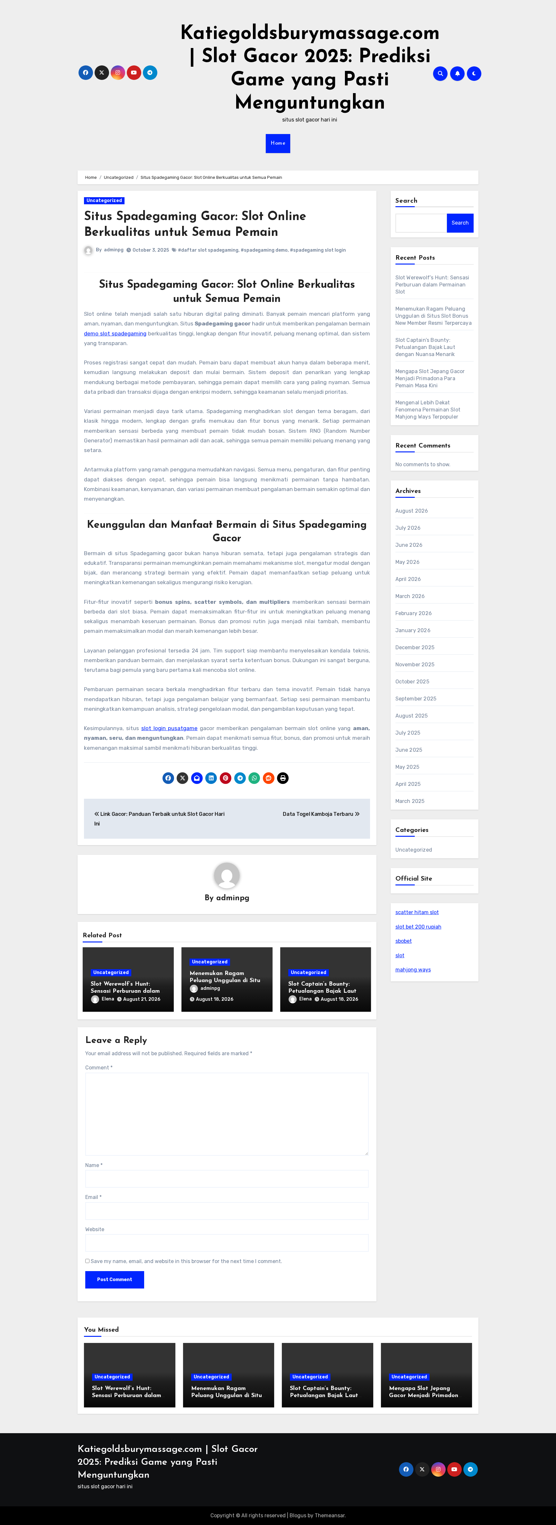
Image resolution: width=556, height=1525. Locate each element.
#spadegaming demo (264, 250)
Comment (99, 1068)
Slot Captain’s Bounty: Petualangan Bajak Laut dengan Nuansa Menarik (322, 991)
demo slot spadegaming (115, 333)
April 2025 (408, 784)
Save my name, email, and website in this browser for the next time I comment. (186, 1261)
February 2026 (413, 613)
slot (399, 955)
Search (406, 201)
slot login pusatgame (169, 728)
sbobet (403, 941)
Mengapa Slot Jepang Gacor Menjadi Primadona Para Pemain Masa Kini (430, 378)
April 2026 (408, 579)
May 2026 (407, 562)
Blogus (298, 1515)
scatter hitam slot (417, 912)
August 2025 (411, 716)
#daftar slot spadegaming (208, 250)
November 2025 (415, 664)
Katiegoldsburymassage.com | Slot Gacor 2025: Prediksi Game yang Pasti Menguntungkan (168, 1462)
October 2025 (412, 682)
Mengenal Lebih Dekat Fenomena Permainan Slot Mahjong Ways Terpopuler (428, 410)
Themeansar (330, 1515)
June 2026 (409, 545)
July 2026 (408, 528)
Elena (108, 999)
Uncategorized (104, 200)
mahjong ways (413, 970)
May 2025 (407, 767)
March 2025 (410, 801)
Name (94, 1165)
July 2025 (408, 733)
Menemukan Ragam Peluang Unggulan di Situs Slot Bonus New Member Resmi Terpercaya (433, 316)
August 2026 (411, 511)
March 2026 (410, 596)
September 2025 (416, 699)
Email (93, 1197)
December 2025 (415, 647)
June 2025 (408, 750)
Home (278, 143)
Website (94, 1229)
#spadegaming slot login (318, 250)
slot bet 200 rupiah (418, 927)
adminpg (114, 250)
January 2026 (413, 630)
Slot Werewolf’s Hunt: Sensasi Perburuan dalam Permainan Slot (125, 991)
